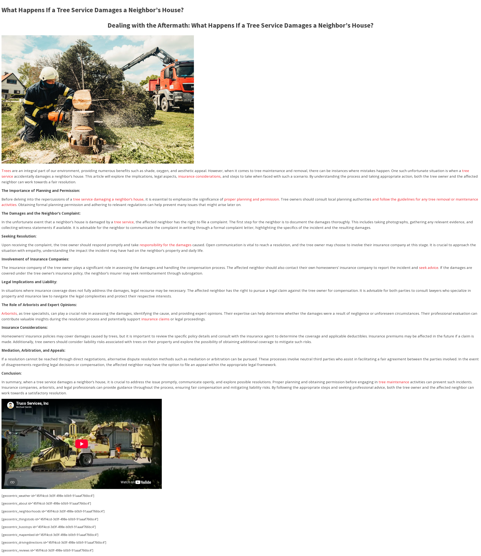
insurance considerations (199, 176)
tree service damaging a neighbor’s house (108, 199)
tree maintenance (394, 381)
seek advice (428, 267)
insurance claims (155, 319)
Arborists (9, 313)
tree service (124, 222)
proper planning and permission (251, 199)
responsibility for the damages (165, 244)
